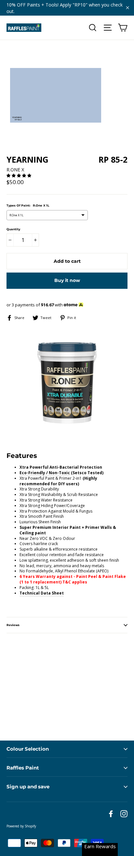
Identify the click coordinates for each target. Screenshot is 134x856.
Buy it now (67, 280)
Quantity (13, 229)
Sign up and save (28, 786)
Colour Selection (28, 749)
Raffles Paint (23, 768)
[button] (19, 175)
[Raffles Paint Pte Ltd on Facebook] (110, 813)
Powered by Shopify (21, 826)
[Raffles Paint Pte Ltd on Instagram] (123, 813)
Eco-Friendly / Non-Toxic (45, 472)
